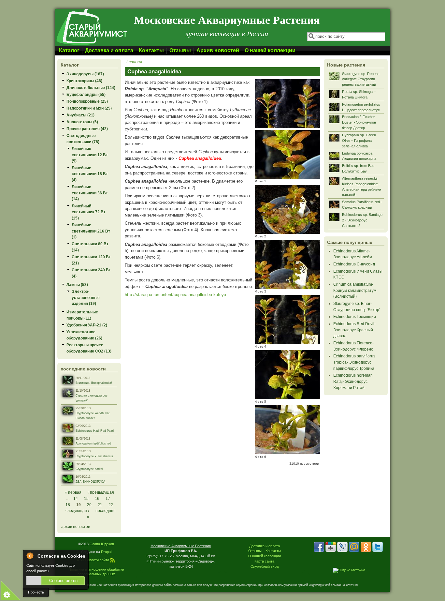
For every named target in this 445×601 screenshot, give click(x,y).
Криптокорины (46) (84, 81)
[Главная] (91, 44)
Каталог (69, 50)
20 (89, 505)
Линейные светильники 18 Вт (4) (90, 174)
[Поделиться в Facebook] (319, 547)
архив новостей (75, 526)
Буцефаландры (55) (86, 94)
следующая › (77, 510)
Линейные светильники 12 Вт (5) (90, 154)
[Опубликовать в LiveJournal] (342, 547)
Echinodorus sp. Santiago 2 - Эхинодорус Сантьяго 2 (362, 220)
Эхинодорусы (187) (85, 74)
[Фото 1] (287, 177)
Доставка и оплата (109, 50)
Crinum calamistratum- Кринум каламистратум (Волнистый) (354, 290)
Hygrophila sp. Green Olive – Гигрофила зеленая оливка (359, 140)
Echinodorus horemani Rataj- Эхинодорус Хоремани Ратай (353, 381)
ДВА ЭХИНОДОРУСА (90, 481)
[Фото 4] (287, 342)
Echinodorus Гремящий (354, 316)
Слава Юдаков (102, 544)
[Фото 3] (287, 287)
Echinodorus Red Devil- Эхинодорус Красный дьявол (354, 330)
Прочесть (36, 592)
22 (110, 505)
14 (75, 498)
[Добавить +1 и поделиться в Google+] (330, 547)
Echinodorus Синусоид (354, 264)
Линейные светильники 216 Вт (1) (91, 231)
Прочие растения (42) (87, 129)
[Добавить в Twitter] (377, 547)
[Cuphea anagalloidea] (287, 126)
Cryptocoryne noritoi (89, 469)
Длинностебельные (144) (90, 87)
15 (86, 498)
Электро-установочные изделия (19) (86, 297)
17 (108, 498)
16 (97, 498)
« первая (73, 492)
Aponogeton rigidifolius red (93, 443)
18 (67, 505)
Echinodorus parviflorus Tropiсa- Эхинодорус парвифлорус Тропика (354, 362)
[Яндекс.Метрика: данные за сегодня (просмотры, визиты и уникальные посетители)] (349, 570)
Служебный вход (265, 566)
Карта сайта (264, 561)
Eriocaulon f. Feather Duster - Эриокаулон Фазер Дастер (359, 122)
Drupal (106, 552)
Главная (134, 61)
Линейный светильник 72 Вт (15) (89, 212)
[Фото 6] (287, 452)
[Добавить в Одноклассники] (366, 547)
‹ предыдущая (101, 492)
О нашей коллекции (270, 50)
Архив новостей (217, 50)
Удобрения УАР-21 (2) (86, 325)
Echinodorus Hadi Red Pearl (95, 430)
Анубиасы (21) (80, 115)
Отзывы (180, 50)
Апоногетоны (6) (82, 122)
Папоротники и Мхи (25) (89, 108)
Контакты (151, 50)
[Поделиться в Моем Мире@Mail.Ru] (354, 547)
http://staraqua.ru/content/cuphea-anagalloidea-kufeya (175, 294)
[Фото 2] (287, 232)
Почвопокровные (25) (87, 101)
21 (100, 505)
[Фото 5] (287, 397)
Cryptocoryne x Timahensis (94, 456)
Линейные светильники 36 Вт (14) (90, 193)
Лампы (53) (77, 284)
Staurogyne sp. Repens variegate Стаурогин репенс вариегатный (361, 79)
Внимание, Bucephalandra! (94, 382)
